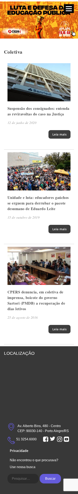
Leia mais (59, 134)
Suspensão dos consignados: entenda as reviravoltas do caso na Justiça (38, 111)
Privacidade (19, 450)
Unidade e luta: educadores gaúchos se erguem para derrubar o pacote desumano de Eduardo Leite (38, 203)
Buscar (50, 478)
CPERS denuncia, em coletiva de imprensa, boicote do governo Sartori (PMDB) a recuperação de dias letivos (36, 300)
